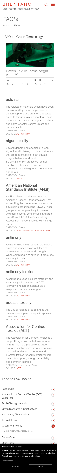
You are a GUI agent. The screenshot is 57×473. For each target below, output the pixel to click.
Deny (40, 467)
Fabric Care (8, 437)
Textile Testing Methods (14, 403)
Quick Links (8, 443)
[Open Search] (46, 4)
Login (5, 9)
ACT (18, 368)
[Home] (17, 4)
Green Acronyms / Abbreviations (18, 431)
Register (12, 9)
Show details (7, 460)
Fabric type (8, 388)
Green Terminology (29, 37)
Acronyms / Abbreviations (15, 414)
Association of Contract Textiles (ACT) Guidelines (22, 396)
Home (6, 25)
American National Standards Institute (34, 230)
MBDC (19, 178)
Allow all (15, 466)
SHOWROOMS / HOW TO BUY (28, 9)
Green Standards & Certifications (19, 408)
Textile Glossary (10, 420)
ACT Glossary (23, 133)
